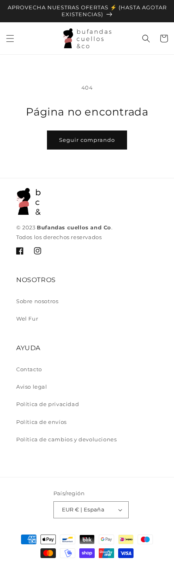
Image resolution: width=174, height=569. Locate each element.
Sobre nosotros (37, 301)
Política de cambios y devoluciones (66, 439)
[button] (10, 38)
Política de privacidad (47, 404)
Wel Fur (27, 318)
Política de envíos (41, 422)
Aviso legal (31, 386)
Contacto (29, 369)
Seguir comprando (87, 140)
